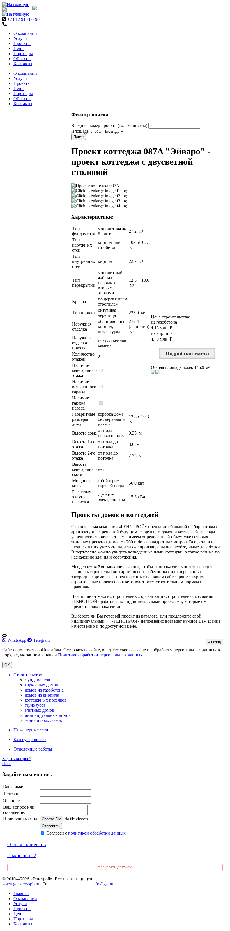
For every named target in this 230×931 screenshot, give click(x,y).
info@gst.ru (102, 884)
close (6, 763)
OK (7, 665)
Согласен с (86, 833)
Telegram (41, 640)
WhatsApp (16, 640)
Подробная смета (187, 353)
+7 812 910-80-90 (23, 19)
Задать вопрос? (16, 758)
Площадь (80, 131)
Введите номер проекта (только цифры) (109, 125)
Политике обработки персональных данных (100, 654)
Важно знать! (21, 855)
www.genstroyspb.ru (20, 884)
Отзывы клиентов (26, 844)
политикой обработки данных (97, 833)
